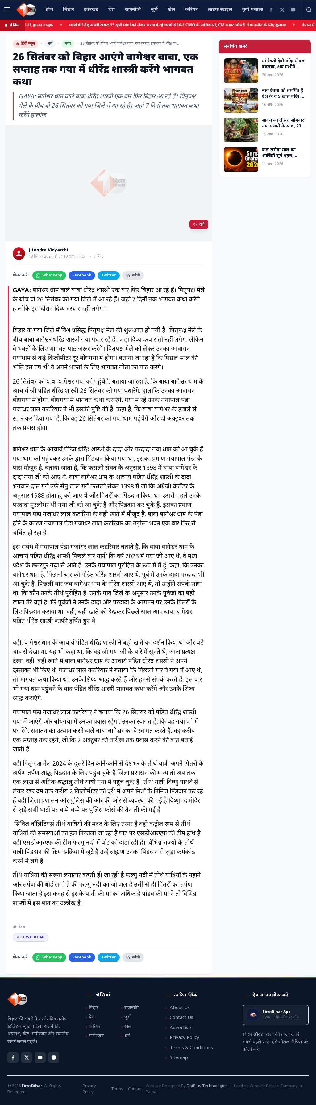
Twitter (108, 275)
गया (68, 43)
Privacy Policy (184, 1038)
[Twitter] (282, 10)
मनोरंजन (96, 1036)
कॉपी (136, 275)
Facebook (81, 275)
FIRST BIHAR (30, 937)
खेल (127, 1027)
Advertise (180, 1028)
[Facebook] (271, 10)
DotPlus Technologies (207, 1086)
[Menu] (7, 9)
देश (91, 1017)
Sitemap (179, 1058)
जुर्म (127, 1017)
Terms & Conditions (191, 1048)
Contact (135, 1089)
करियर (94, 1027)
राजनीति (131, 1008)
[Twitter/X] (26, 1057)
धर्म (50, 43)
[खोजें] (308, 9)
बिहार (93, 1008)
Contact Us (181, 1018)
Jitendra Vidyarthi (48, 250)
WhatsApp (52, 275)
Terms (117, 1089)
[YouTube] (293, 10)
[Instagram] (53, 1057)
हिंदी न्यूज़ (28, 43)
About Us (180, 1008)
